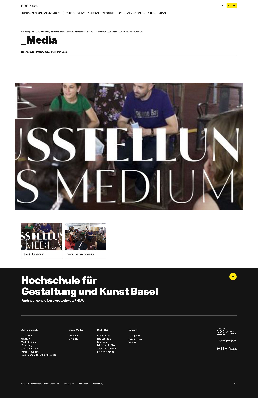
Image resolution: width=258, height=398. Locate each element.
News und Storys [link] (30, 348)
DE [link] (222, 6)
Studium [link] (25, 339)
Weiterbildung (93, 13)
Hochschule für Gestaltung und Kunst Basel (39, 13)
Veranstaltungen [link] (57, 32)
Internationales (108, 13)
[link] (29, 6)
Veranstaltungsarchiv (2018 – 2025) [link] (80, 32)
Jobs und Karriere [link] (106, 348)
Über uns (162, 13)
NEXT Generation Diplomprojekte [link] (38, 355)
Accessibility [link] (98, 384)
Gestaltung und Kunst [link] (30, 32)
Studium (81, 13)
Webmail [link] (133, 342)
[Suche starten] (234, 5)
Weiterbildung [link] (28, 342)
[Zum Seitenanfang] (233, 276)
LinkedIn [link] (73, 339)
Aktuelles (151, 13)
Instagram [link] (74, 335)
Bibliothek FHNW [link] (106, 345)
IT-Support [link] (134, 335)
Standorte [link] (102, 342)
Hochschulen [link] (104, 339)
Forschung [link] (26, 345)
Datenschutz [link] (68, 384)
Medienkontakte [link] (105, 351)
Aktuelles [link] (45, 32)
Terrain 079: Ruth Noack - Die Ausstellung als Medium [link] (119, 32)
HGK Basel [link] (26, 335)
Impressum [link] (83, 384)
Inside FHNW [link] (135, 339)
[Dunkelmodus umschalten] (229, 5)
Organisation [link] (103, 335)
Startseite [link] (70, 13)
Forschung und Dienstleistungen (131, 13)
